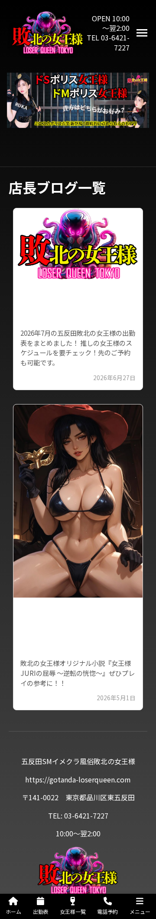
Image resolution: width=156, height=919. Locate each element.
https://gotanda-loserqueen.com (78, 779)
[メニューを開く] (141, 33)
